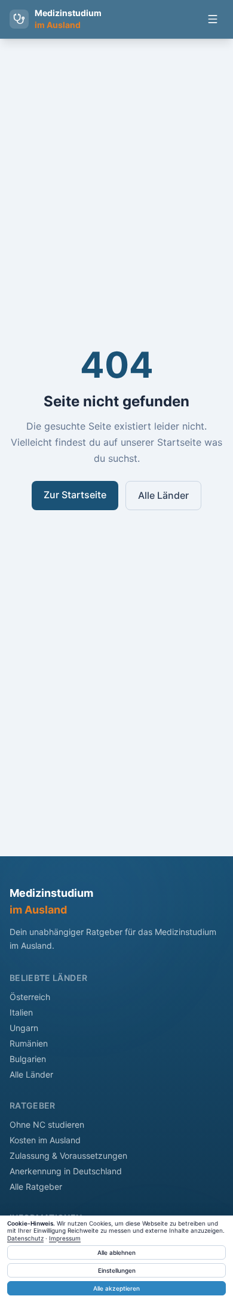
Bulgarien (28, 1059)
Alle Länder (163, 495)
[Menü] (212, 19)
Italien (21, 1012)
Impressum (65, 1238)
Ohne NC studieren (47, 1124)
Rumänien (29, 1043)
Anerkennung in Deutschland (66, 1171)
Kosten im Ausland (45, 1140)
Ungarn (24, 1028)
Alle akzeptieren (116, 1288)
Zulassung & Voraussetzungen (68, 1155)
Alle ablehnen (116, 1252)
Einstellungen (117, 1270)
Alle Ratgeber (36, 1186)
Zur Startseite (75, 495)
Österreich (30, 997)
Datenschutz (25, 1238)
